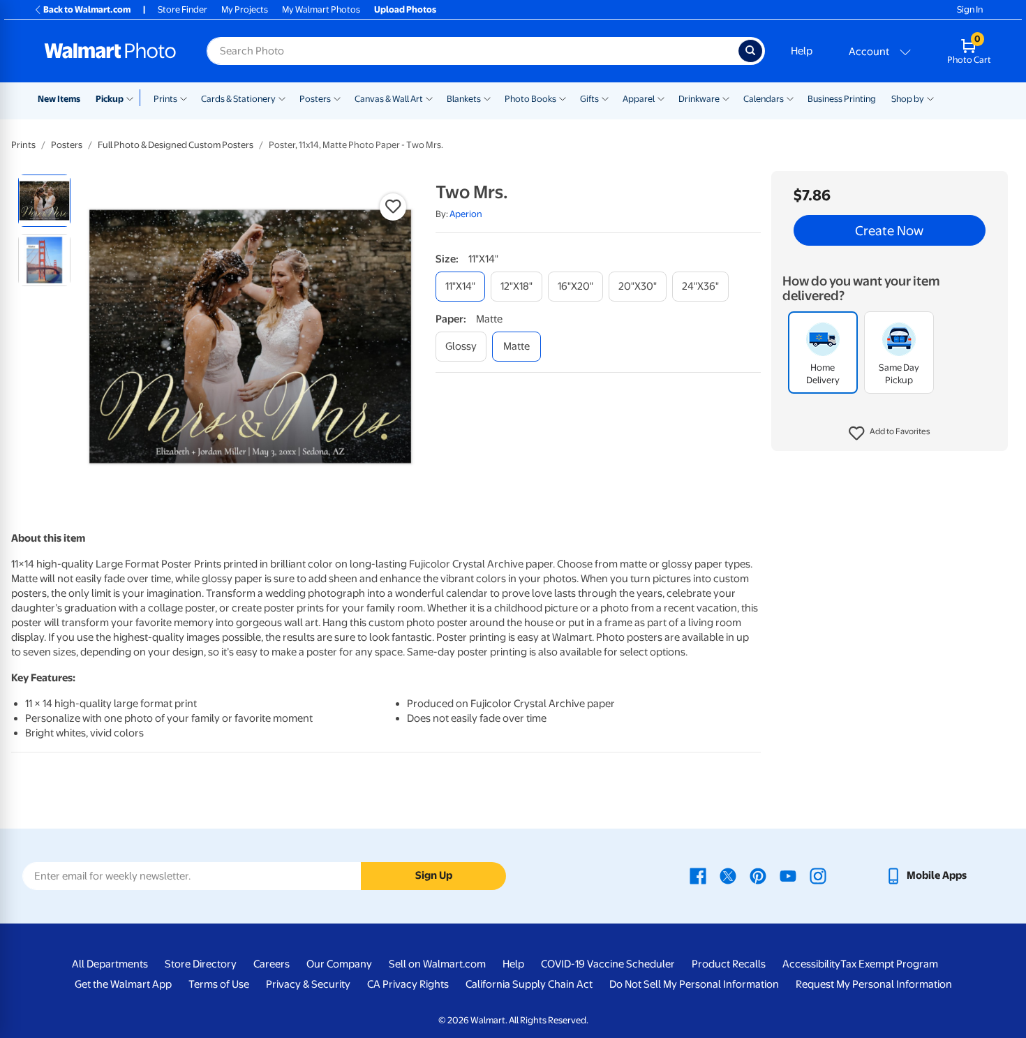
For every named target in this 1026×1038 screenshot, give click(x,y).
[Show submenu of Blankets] (487, 97)
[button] (889, 433)
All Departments (110, 964)
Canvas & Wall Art (389, 99)
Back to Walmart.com (87, 9)
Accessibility (811, 964)
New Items (59, 99)
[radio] (44, 201)
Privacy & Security (308, 984)
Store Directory (201, 964)
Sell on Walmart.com (437, 964)
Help (801, 51)
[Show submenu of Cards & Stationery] (282, 97)
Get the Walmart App (123, 984)
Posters (315, 99)
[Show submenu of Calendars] (790, 97)
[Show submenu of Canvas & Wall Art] (429, 97)
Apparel (639, 99)
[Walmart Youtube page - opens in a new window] (788, 875)
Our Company (339, 964)
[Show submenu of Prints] (183, 97)
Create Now (889, 230)
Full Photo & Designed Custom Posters (175, 145)
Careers (271, 964)
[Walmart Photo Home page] (110, 51)
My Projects (244, 9)
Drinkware (699, 99)
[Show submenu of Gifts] (605, 97)
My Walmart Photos (321, 9)
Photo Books (530, 99)
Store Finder (182, 9)
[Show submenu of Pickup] (133, 97)
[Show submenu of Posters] (337, 97)
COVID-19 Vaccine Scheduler (608, 964)
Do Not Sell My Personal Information (694, 984)
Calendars (763, 99)
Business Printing (842, 99)
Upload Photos (405, 9)
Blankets (464, 99)
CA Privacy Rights (408, 984)
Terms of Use (218, 984)
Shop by (907, 99)
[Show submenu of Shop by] (930, 97)
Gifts (589, 99)
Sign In (970, 9)
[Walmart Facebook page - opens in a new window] (698, 875)
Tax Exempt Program (889, 964)
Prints (165, 99)
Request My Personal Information (874, 984)
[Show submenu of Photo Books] (562, 97)
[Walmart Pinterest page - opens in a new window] (758, 875)
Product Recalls (729, 964)
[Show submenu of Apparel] (661, 97)
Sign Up (433, 875)
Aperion (465, 214)
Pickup (110, 99)
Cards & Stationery (238, 99)
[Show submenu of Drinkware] (726, 97)
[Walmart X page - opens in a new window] (728, 875)
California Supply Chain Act (529, 984)
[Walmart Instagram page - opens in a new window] (818, 875)
